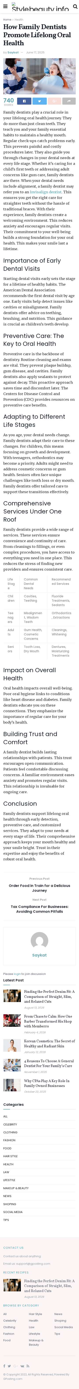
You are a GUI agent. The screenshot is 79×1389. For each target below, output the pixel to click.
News (7, 1196)
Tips (6, 1220)
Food (7, 1148)
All (5, 1116)
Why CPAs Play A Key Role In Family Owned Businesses (47, 1083)
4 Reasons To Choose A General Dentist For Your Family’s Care (49, 1064)
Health (19, 19)
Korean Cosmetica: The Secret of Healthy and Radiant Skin (49, 1044)
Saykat (13, 52)
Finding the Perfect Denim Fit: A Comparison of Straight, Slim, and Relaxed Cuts (49, 997)
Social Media (13, 1212)
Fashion (9, 1140)
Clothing (10, 1132)
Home (7, 19)
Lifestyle (9, 1180)
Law (6, 1172)
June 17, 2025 (35, 52)
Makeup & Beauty (16, 1188)
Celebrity (10, 1124)
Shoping (9, 1204)
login (17, 974)
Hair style (10, 1156)
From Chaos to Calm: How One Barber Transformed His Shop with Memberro (48, 1021)
